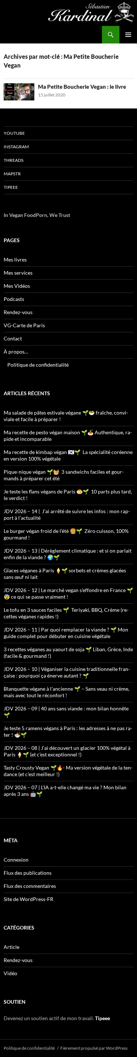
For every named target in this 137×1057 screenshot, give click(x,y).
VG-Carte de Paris (24, 325)
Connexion (16, 859)
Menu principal (128, 34)
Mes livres (15, 259)
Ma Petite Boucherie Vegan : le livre (82, 86)
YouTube (14, 133)
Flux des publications (28, 873)
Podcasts (14, 299)
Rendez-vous (18, 312)
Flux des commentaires (30, 886)
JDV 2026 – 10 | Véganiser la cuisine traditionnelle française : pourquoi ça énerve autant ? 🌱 (67, 672)
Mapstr (12, 173)
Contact (13, 338)
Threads (13, 160)
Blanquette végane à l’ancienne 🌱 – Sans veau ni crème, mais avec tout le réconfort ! (66, 692)
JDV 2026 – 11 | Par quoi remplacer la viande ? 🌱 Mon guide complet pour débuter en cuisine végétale (66, 632)
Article (11, 947)
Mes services (18, 273)
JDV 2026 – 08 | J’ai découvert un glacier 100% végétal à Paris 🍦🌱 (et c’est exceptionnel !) (67, 751)
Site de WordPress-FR (28, 899)
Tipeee (11, 187)
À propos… (16, 351)
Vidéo (10, 973)
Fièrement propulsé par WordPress (94, 1048)
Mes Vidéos (17, 286)
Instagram (16, 146)
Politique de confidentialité (38, 365)
